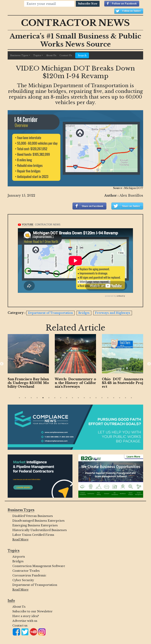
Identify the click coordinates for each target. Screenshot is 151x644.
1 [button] (19, 398)
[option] (28, 362)
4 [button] (37, 398)
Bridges (18, 561)
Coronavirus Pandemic (29, 575)
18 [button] (120, 398)
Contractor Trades (26, 571)
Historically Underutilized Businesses (39, 530)
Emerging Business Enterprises (35, 525)
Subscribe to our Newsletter (32, 611)
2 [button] (25, 398)
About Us (51, 55)
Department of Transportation (34, 585)
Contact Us (65, 55)
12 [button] (84, 398)
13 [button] (90, 398)
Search (82, 55)
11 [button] (78, 398)
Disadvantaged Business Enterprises (38, 520)
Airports (18, 556)
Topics (37, 55)
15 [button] (102, 398)
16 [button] (108, 398)
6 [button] (49, 398)
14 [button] (96, 398)
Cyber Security (23, 580)
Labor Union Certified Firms (33, 535)
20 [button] (131, 398)
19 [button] (125, 398)
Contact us (19, 625)
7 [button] (55, 398)
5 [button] (43, 398)
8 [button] (61, 398)
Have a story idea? (25, 616)
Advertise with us (24, 621)
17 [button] (114, 398)
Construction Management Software (38, 566)
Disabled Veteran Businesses (32, 516)
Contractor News (75, 22)
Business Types (19, 55)
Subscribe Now (87, 3)
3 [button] (31, 398)
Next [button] (149, 364)
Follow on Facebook (124, 3)
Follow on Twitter (131, 11)
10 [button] (72, 398)
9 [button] (67, 398)
